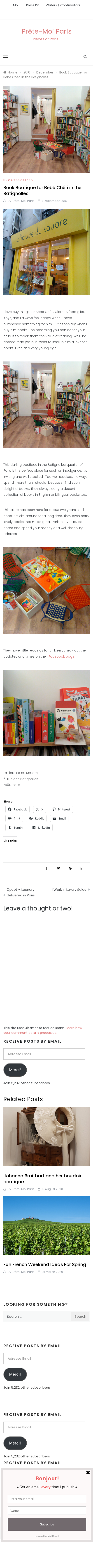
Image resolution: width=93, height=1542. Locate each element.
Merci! (15, 1070)
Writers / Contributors (63, 5)
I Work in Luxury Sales (69, 889)
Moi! (16, 5)
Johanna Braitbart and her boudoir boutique (42, 1179)
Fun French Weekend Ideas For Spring (44, 1264)
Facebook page (61, 656)
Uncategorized (18, 180)
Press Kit (32, 5)
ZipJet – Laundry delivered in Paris (21, 892)
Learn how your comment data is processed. (42, 1030)
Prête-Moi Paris (47, 31)
